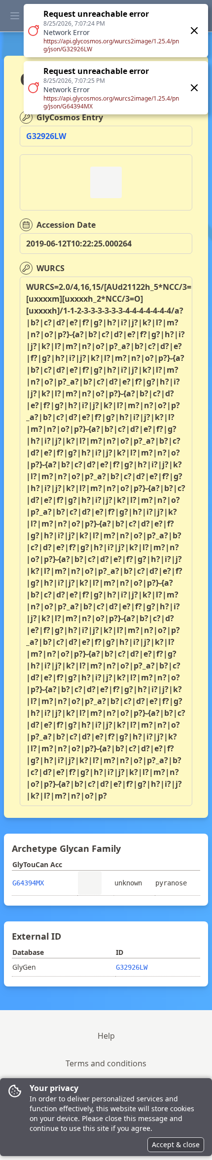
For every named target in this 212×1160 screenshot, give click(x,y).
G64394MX (28, 883)
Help (106, 1035)
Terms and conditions (106, 1063)
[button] (116, 59)
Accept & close (176, 1144)
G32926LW (46, 136)
